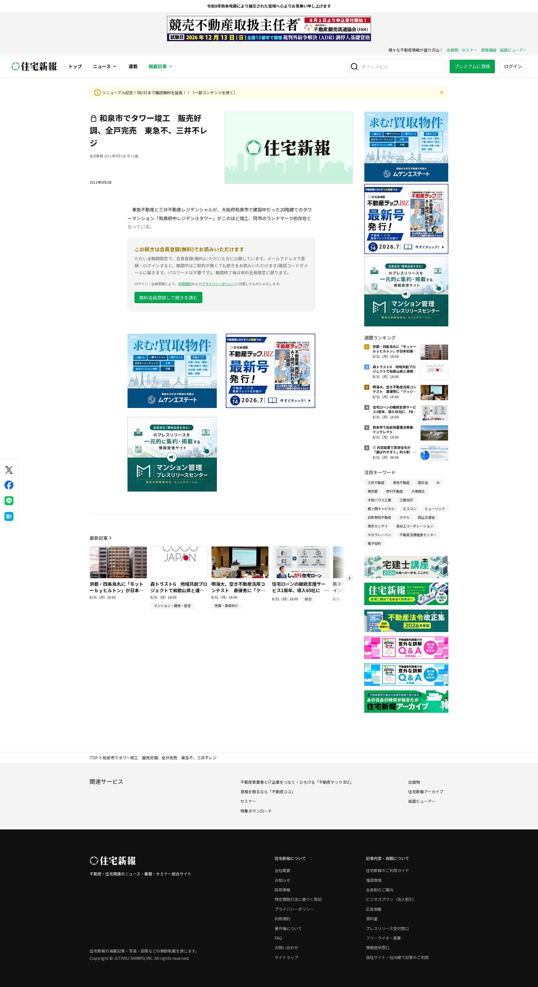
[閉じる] (441, 92)
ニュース (102, 66)
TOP (94, 758)
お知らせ (282, 880)
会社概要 (282, 870)
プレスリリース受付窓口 (387, 928)
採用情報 (282, 890)
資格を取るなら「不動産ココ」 (267, 791)
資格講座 (489, 50)
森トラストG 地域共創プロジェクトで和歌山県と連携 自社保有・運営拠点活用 (179, 590)
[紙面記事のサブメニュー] (170, 66)
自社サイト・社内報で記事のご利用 (397, 957)
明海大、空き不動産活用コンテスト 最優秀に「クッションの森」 (238, 590)
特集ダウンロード (256, 811)
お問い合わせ (286, 947)
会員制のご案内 (379, 890)
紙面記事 (158, 66)
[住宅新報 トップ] (34, 66)
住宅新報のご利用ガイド (387, 870)
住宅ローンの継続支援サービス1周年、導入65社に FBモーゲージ (299, 590)
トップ (75, 66)
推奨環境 (374, 880)
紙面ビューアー (513, 50)
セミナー (469, 50)
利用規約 (185, 283)
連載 (133, 66)
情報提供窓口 (377, 947)
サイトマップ (286, 957)
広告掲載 (374, 909)
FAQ (278, 938)
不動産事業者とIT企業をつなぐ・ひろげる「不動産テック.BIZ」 (297, 782)
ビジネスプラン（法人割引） (391, 899)
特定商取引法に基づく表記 (298, 899)
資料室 (372, 918)
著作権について (288, 928)
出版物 (452, 50)
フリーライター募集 (383, 938)
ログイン (513, 66)
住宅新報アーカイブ (425, 791)
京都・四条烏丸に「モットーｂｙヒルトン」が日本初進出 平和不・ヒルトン (116, 590)
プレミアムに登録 (472, 66)
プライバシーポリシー (218, 283)
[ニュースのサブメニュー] (114, 66)
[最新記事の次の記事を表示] (349, 578)
